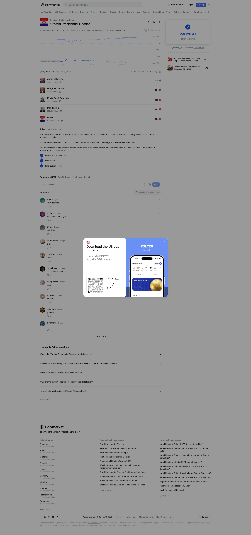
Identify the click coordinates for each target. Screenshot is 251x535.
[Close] (164, 241)
